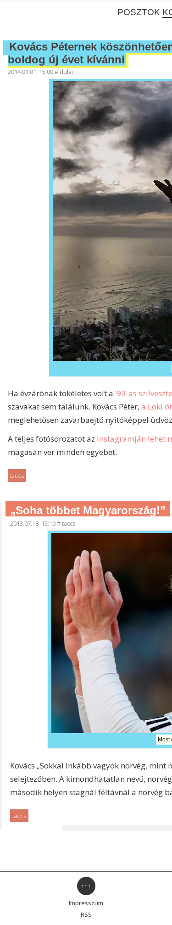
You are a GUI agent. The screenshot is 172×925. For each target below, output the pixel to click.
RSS (86, 914)
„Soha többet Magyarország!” (88, 510)
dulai (66, 71)
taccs (17, 475)
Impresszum (86, 903)
